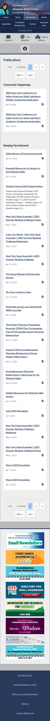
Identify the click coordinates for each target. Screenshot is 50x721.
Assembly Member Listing (25, 684)
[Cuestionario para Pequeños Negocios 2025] (25, 652)
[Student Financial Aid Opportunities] (25, 557)
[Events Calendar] (25, 640)
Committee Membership (19, 23)
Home (6, 17)
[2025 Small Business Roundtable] (25, 573)
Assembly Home (25, 30)
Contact (32, 24)
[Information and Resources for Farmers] (25, 608)
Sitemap (25, 703)
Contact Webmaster (25, 713)
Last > (30, 75)
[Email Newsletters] (25, 540)
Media (44, 17)
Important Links (44, 23)
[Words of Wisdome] (25, 626)
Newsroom (31, 17)
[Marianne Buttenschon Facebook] (25, 48)
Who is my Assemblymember (25, 694)
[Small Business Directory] (25, 590)
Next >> (20, 75)
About (18, 17)
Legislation (6, 24)
